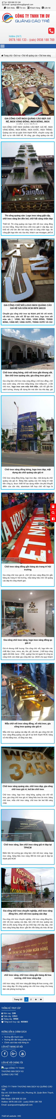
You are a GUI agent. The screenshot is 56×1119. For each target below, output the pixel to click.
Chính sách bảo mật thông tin (16, 1042)
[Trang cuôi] (41, 999)
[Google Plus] (13, 1054)
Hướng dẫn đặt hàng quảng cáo (17, 1040)
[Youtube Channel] (22, 1054)
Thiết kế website (8, 1116)
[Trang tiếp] (35, 999)
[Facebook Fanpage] (4, 1054)
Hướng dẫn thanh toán (13, 1037)
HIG (19, 1116)
